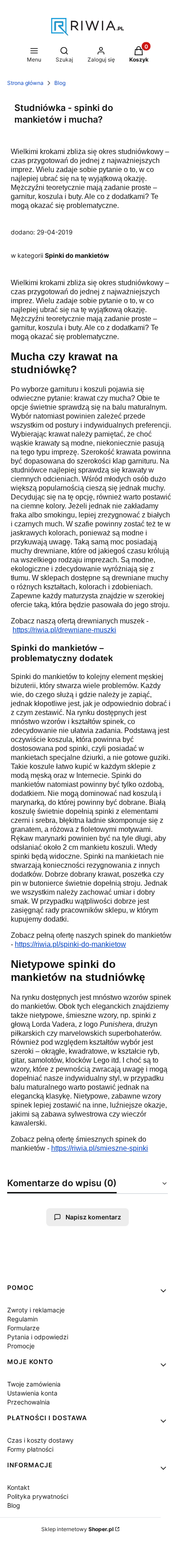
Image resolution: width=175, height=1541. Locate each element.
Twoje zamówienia (34, 1384)
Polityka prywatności (37, 1496)
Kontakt (18, 1487)
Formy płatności (30, 1449)
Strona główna (25, 82)
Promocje (21, 1346)
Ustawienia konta (32, 1393)
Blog (60, 82)
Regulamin (22, 1319)
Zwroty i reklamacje (36, 1310)
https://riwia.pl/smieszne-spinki (99, 1148)
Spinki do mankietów (77, 255)
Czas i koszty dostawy (40, 1440)
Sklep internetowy (77, 1529)
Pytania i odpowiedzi (37, 1337)
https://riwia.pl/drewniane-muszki (64, 630)
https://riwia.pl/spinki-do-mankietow (70, 944)
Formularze (23, 1328)
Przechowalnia (28, 1402)
